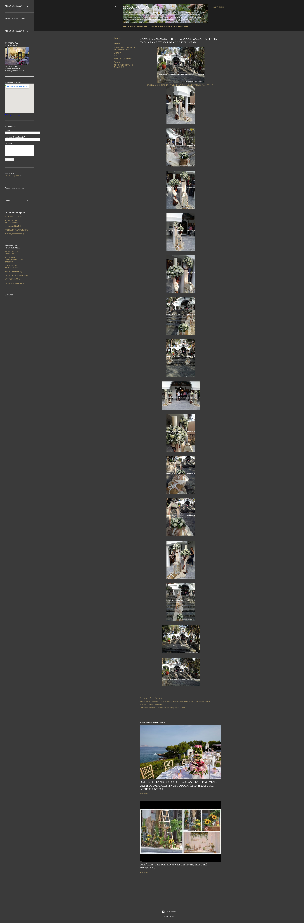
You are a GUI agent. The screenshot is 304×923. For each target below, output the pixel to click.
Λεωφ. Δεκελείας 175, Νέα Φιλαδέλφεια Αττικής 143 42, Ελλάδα (165, 708)
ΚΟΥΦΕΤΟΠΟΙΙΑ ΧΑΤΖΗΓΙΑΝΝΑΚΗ (11, 221)
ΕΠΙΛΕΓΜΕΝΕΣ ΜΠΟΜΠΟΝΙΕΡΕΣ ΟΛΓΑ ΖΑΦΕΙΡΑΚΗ (14, 260)
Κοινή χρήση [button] (119, 38)
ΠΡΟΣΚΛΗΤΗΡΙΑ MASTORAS (16, 230)
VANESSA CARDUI (12, 279)
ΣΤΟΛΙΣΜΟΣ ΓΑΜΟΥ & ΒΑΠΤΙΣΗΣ (163, 26)
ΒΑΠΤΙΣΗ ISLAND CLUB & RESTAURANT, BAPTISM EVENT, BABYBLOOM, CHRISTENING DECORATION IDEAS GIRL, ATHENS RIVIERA (178, 785)
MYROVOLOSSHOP (13, 216)
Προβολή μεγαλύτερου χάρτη (13, 115)
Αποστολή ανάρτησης (157, 698)
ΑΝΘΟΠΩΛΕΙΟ (142, 26)
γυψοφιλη (117, 53)
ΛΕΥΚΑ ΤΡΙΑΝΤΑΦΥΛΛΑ (123, 59)
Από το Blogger (171, 912)
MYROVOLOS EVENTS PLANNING (123, 66)
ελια (115, 56)
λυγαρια (117, 62)
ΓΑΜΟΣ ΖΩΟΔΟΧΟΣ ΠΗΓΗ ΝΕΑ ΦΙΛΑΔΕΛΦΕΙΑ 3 (124, 48)
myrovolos (136, 7)
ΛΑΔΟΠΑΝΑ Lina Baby (13, 226)
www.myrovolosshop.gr (14, 234)
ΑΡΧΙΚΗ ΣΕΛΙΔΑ (129, 26)
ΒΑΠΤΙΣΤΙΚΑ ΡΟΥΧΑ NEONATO (12, 253)
